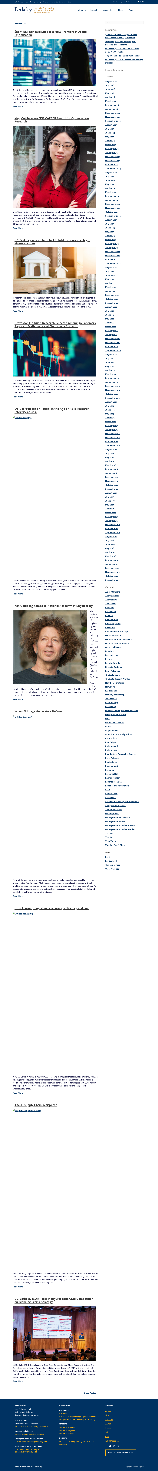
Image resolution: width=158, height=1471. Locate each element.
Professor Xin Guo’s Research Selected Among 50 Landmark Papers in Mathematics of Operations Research (55, 324)
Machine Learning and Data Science (121, 710)
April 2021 (109, 322)
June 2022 (110, 275)
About (81, 10)
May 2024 (109, 184)
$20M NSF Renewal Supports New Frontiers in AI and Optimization (51, 33)
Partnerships (111, 738)
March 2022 (110, 287)
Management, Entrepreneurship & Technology (77, 1419)
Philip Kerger (111, 750)
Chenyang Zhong (113, 623)
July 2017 (109, 496)
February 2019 (111, 425)
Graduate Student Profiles (117, 678)
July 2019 (109, 405)
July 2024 (109, 176)
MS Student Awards (114, 722)
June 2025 (110, 132)
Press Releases (112, 758)
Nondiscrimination (26, 1467)
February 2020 (112, 378)
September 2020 (113, 350)
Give (69, 2)
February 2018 (111, 469)
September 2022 (113, 263)
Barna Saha (110, 611)
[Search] (141, 10)
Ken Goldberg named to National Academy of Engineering (54, 606)
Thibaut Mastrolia (113, 809)
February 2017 (111, 516)
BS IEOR (109, 615)
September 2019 (112, 397)
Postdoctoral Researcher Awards (120, 754)
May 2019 (109, 413)
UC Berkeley (19, 2)
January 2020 (111, 382)
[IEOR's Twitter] (138, 2)
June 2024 (110, 180)
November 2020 (112, 342)
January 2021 (111, 334)
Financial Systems (113, 667)
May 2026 (109, 93)
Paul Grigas (110, 742)
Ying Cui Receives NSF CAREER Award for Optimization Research (52, 119)
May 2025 (109, 136)
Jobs (107, 1432)
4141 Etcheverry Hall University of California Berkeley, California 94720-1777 (27, 1412)
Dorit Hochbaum (113, 647)
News (120, 10)
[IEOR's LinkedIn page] (142, 2)
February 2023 (112, 243)
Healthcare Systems (114, 682)
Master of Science (66, 1433)
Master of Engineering (68, 1430)
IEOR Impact (111, 690)
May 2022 (109, 279)
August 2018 (111, 449)
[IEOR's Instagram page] (140, 2)
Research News (112, 773)
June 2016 (110, 544)
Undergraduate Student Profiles (120, 829)
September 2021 (112, 303)
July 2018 (109, 453)
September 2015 (112, 580)
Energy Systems (112, 655)
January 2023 (111, 247)
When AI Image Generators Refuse (38, 711)
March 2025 (110, 144)
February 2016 (111, 560)
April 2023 (110, 235)
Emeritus (109, 651)
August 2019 (111, 401)
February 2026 (112, 105)
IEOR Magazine (112, 1441)
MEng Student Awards (115, 714)
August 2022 (111, 267)
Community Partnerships (116, 631)
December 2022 (112, 251)
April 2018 (109, 461)
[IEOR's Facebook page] (136, 2)
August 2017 (111, 492)
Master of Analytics (67, 1427)
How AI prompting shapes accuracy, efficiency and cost (52, 908)
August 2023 (111, 219)
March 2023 (110, 239)
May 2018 (109, 457)
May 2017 (109, 504)
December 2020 (112, 338)
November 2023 (112, 208)
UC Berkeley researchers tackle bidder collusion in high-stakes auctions (52, 241)
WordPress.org (112, 868)
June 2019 (110, 409)
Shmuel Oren (111, 793)
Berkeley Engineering (33, 2)
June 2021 (109, 314)
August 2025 (111, 124)
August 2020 (111, 354)
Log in (108, 857)
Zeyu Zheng (110, 841)
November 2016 (112, 524)
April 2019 (109, 417)
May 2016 (109, 548)
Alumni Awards (112, 595)
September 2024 (113, 168)
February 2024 (112, 196)
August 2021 (111, 306)
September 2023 (113, 215)
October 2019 (111, 394)
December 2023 (112, 204)
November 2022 (112, 255)
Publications (111, 762)
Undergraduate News (115, 821)
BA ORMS (109, 607)
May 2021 (109, 318)
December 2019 (112, 386)
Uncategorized (112, 813)
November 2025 (112, 117)
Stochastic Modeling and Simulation (122, 801)
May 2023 (109, 231)
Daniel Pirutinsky (113, 635)
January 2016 (111, 564)
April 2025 (110, 140)
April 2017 (109, 508)
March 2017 (110, 512)
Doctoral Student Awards (117, 643)
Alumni (45, 2)
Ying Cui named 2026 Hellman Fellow (122, 55)
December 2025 (112, 113)
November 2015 (112, 572)
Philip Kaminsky (112, 746)
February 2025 (112, 148)
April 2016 (109, 552)
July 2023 (109, 223)
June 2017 (110, 500)
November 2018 (112, 437)
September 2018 (112, 445)
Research (93, 10)
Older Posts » (90, 1393)
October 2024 (111, 164)
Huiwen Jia (110, 686)
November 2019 (112, 390)
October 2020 (111, 346)
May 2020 (109, 366)
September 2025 (112, 120)
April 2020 (110, 370)
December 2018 (112, 433)
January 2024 (111, 200)
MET (107, 718)
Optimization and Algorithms (118, 734)
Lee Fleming (110, 706)
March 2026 (110, 101)
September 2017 (112, 489)
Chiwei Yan (110, 627)
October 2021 (111, 299)
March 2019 (110, 421)
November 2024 (112, 160)
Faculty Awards (112, 663)
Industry (109, 1428)
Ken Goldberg (111, 702)
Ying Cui (109, 837)
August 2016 (111, 536)
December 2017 (112, 477)
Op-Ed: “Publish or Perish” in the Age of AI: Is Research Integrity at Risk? (52, 410)
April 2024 (110, 188)
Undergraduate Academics (117, 817)
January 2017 (111, 520)
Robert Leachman (113, 781)
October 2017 (111, 485)
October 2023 (111, 211)
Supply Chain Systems (115, 805)
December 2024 (112, 156)
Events (108, 659)
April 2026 (110, 97)
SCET (107, 789)
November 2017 (112, 481)
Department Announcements (118, 639)
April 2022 (110, 283)
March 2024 (111, 192)
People (132, 10)
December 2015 (112, 568)
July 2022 (109, 271)
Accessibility (38, 1467)
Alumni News (111, 599)
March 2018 (110, 465)
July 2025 (109, 128)
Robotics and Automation (117, 785)
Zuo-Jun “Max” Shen (115, 845)
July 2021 (109, 310)
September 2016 (112, 532)
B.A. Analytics (64, 1413)
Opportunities (111, 730)
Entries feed (111, 861)
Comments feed (112, 864)
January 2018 (111, 473)
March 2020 (111, 374)
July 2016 (109, 540)
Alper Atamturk (112, 591)
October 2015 (111, 576)
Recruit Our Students (58, 2)
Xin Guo (109, 833)
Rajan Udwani (111, 766)
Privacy (17, 1467)
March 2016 (110, 556)
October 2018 (111, 441)
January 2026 (111, 109)
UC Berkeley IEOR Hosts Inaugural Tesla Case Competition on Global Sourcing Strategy (54, 1300)
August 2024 (111, 172)
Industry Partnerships (115, 694)
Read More (18, 106)
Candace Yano (111, 619)
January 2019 (111, 429)
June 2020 (110, 362)
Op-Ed (108, 726)
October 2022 (111, 259)
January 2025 (111, 152)
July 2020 (109, 358)
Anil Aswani (110, 603)
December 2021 (112, 295)
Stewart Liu (110, 797)
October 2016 (111, 528)
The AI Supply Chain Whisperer (36, 1105)
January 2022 (111, 291)
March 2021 (110, 326)
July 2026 (109, 85)
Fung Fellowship (112, 671)
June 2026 (110, 89)
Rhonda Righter (112, 777)
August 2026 (111, 81)
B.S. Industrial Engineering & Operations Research (78, 1416)
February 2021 (111, 330)
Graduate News (112, 675)
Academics (107, 10)
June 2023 (110, 227)
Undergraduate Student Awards (120, 825)
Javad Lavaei (111, 698)
